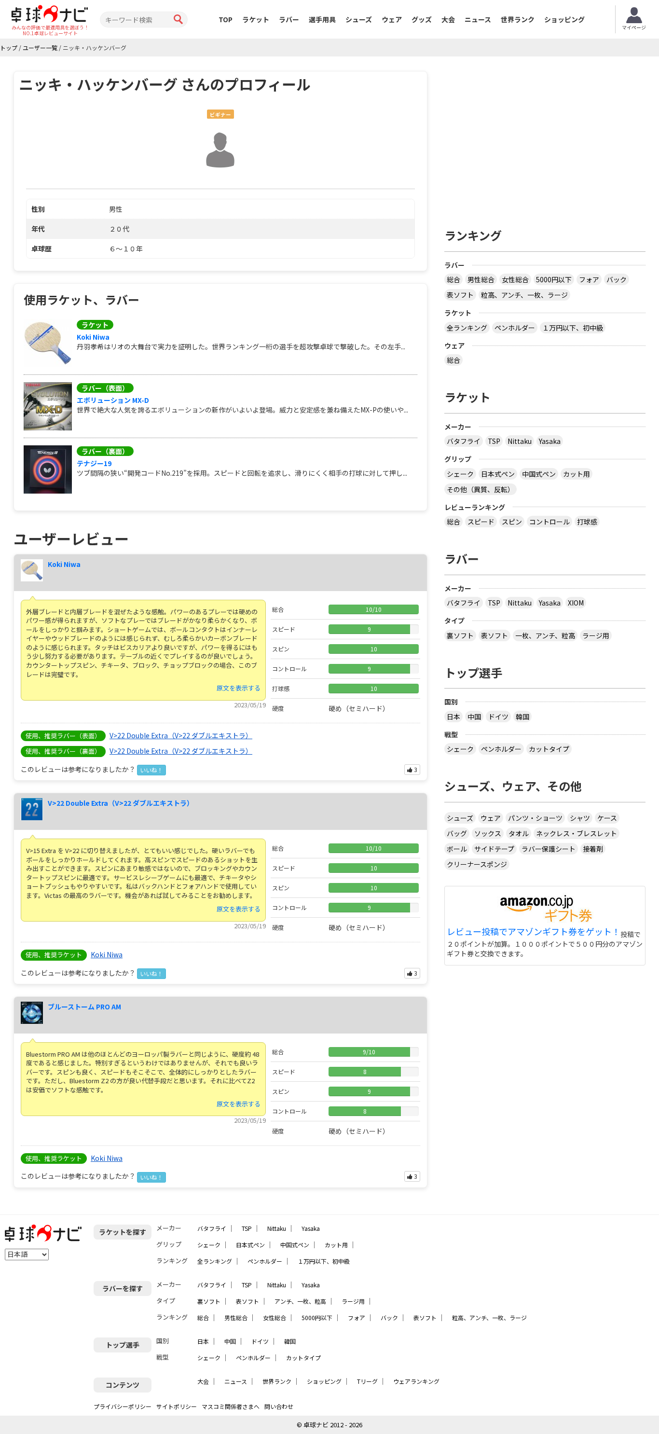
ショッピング (564, 19)
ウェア (392, 19)
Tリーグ (367, 1381)
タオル (518, 833)
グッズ (422, 19)
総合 (453, 279)
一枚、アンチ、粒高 (545, 635)
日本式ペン (498, 474)
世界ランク (518, 19)
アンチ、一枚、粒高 (300, 1301)
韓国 (522, 716)
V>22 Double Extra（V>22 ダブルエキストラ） (181, 735)
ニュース (478, 19)
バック (616, 279)
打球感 (587, 521)
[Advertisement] (545, 138)
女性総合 (515, 279)
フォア (589, 279)
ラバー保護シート (549, 849)
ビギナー (220, 114)
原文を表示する (239, 687)
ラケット (255, 19)
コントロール (549, 521)
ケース (607, 818)
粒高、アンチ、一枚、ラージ (524, 295)
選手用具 (322, 19)
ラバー (289, 19)
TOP (226, 19)
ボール (457, 849)
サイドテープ (494, 849)
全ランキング (467, 327)
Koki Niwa (93, 337)
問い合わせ (278, 1406)
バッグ (457, 833)
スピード (480, 521)
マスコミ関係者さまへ (231, 1406)
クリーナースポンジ (477, 864)
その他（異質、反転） (480, 489)
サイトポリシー (176, 1406)
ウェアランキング (416, 1381)
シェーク (460, 474)
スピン (512, 521)
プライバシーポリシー (122, 1406)
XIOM (576, 602)
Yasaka (550, 441)
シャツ (580, 818)
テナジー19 (94, 463)
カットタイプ (549, 749)
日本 (453, 716)
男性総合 (480, 279)
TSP (494, 441)
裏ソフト (460, 635)
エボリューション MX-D (113, 400)
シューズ (358, 19)
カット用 (576, 474)
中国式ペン (539, 474)
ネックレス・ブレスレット (576, 833)
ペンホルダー (514, 327)
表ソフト (460, 295)
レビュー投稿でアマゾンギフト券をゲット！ (533, 932)
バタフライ (464, 441)
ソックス (487, 833)
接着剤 (593, 849)
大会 (448, 19)
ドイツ (498, 716)
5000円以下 (554, 279)
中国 (474, 716)
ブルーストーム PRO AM (84, 1006)
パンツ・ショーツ (535, 818)
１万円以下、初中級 (572, 327)
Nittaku (520, 441)
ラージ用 (595, 635)
